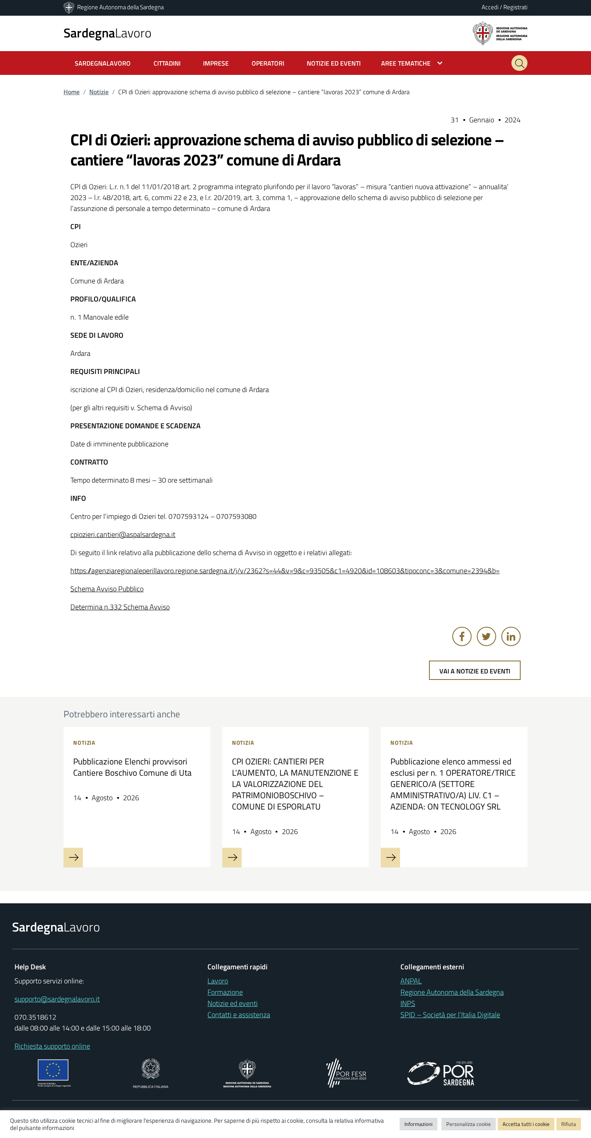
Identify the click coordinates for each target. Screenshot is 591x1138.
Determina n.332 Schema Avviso (120, 606)
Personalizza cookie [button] (468, 1124)
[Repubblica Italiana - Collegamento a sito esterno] (150, 1072)
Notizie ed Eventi (334, 63)
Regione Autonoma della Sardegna (120, 7)
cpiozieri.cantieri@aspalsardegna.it (122, 534)
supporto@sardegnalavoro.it (57, 998)
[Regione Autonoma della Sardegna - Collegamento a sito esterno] (247, 1072)
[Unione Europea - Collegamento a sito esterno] (54, 1072)
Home (72, 92)
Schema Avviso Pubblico (107, 588)
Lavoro (108, 32)
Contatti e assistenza (238, 1014)
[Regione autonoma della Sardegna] (500, 32)
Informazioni (418, 1124)
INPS (407, 1003)
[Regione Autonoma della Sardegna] (70, 7)
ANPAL (411, 980)
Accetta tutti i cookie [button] (526, 1124)
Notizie (99, 92)
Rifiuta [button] (568, 1124)
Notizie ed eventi (232, 1003)
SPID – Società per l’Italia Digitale (450, 1014)
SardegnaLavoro (103, 63)
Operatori (268, 63)
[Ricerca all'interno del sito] (519, 63)
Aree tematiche (406, 63)
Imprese (216, 63)
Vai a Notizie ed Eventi (474, 671)
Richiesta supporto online (52, 1046)
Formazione (225, 992)
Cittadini (167, 63)
